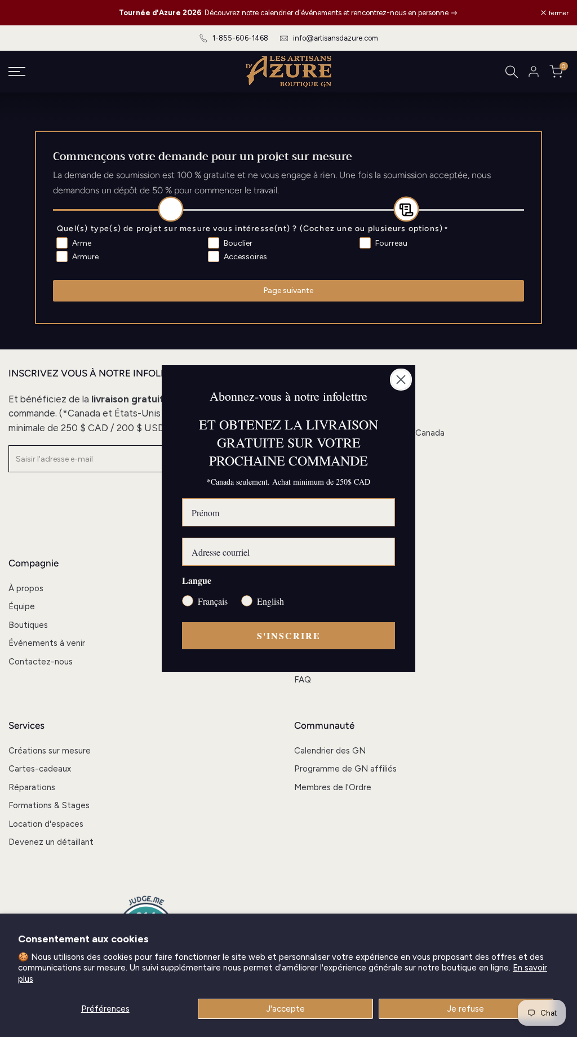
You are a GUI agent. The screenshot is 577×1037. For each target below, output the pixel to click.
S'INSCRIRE (289, 635)
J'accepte (286, 1009)
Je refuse (465, 1009)
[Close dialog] (401, 379)
